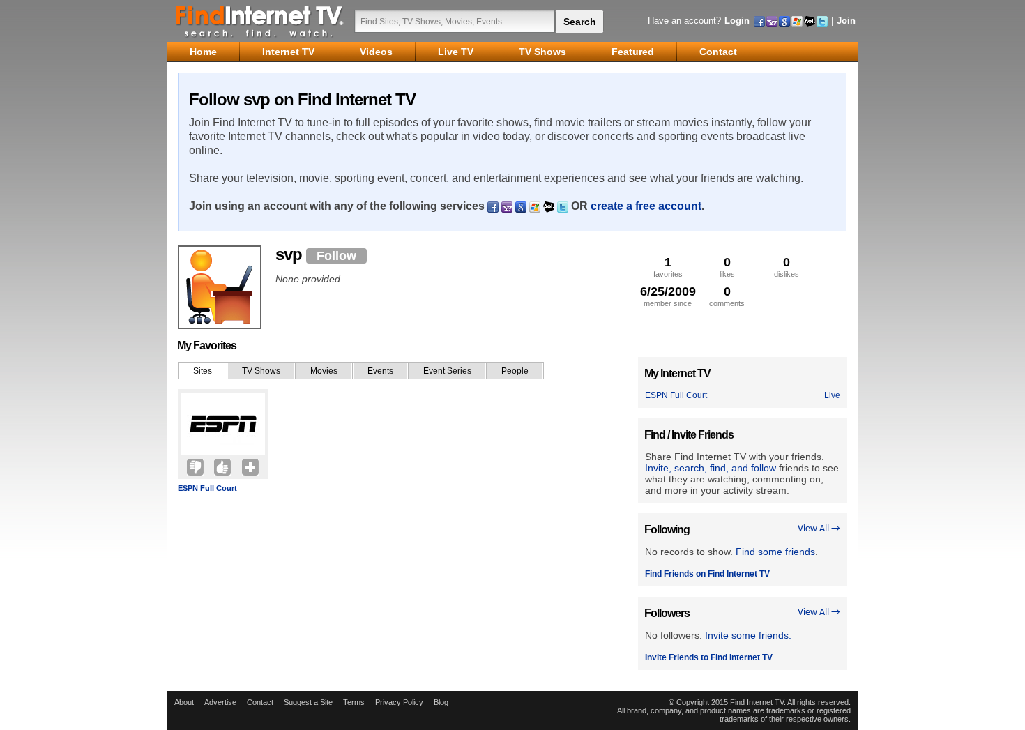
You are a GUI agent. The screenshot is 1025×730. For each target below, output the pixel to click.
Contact (260, 702)
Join (846, 20)
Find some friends (775, 551)
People (515, 371)
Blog (441, 702)
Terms (354, 702)
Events (380, 371)
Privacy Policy (399, 702)
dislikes (786, 266)
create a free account (646, 206)
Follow (336, 256)
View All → (819, 529)
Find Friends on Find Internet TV (707, 574)
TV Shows (261, 371)
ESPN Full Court (207, 488)
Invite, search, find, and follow (710, 467)
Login (737, 20)
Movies (323, 371)
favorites (668, 266)
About (184, 702)
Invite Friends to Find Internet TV (709, 657)
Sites (202, 371)
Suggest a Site (308, 702)
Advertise (220, 702)
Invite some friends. (748, 635)
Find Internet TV (260, 21)
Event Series (447, 371)
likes (727, 266)
